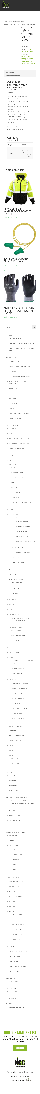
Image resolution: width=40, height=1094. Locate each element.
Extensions (13, 575)
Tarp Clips (15, 758)
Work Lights (13, 790)
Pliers (11, 610)
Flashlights (13, 780)
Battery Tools (14, 361)
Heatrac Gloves (17, 919)
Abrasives (12, 464)
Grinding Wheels (18, 472)
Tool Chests (13, 992)
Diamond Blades (21, 531)
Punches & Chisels (15, 627)
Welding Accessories (16, 1007)
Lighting (9, 772)
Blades (14, 518)
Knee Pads (12, 946)
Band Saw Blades (21, 521)
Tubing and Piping (15, 419)
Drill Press (13, 811)
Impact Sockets (17, 673)
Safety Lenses (14, 961)
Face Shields (13, 891)
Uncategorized (11, 998)
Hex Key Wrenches (18, 693)
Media (14, 482)
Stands (11, 408)
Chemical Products (13, 425)
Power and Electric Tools (15, 832)
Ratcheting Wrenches (20, 708)
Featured (9, 456)
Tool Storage (11, 988)
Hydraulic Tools (15, 816)
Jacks (10, 393)
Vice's (11, 826)
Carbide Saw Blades (22, 526)
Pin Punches (16, 630)
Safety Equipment (14, 22)
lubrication (13, 398)
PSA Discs (15, 487)
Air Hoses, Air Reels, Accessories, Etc (22, 343)
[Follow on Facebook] (17, 1086)
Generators (13, 836)
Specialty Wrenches (19, 713)
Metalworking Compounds (19, 444)
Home (6, 22)
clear (30, 56)
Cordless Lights (14, 775)
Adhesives (12, 429)
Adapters (12, 509)
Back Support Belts (16, 881)
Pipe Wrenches (17, 703)
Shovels (11, 745)
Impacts (11, 841)
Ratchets (12, 647)
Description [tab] (10, 72)
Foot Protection (15, 906)
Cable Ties (12, 730)
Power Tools (13, 846)
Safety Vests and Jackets (18, 966)
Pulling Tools (14, 615)
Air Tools (9, 335)
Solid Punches (17, 641)
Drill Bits (12, 570)
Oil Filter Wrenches (19, 698)
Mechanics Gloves (18, 925)
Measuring (13, 600)
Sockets (12, 657)
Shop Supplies (11, 978)
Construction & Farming (18, 800)
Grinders (15, 859)
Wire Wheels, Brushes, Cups (22, 503)
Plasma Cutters (14, 821)
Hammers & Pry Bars (16, 580)
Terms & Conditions (15, 1072)
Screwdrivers (14, 652)
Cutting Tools (14, 514)
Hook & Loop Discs (19, 477)
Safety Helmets (14, 956)
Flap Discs (15, 467)
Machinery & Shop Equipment (16, 797)
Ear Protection (14, 886)
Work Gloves (17, 940)
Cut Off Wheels (17, 548)
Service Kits (13, 404)
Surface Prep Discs (19, 498)
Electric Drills (17, 854)
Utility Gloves (17, 930)
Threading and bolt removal (19, 414)
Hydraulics (13, 388)
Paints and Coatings (16, 449)
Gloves (11, 911)
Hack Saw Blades (21, 536)
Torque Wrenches (18, 718)
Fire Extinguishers (15, 896)
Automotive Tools (12, 358)
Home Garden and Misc (14, 727)
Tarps (11, 755)
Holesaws (15, 558)
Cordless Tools (18, 849)
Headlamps (13, 785)
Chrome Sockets (18, 668)
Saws (14, 869)
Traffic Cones (14, 971)
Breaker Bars (17, 583)
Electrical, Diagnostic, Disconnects (22, 376)
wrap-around (31, 63)
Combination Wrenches (21, 688)
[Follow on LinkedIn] (22, 1086)
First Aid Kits (13, 901)
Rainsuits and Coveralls (18, 951)
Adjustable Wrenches (20, 683)
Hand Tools (10, 461)
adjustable (24, 56)
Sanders (15, 864)
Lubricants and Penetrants (19, 439)
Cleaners (12, 434)
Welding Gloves (18, 935)
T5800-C (23, 63)
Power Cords (13, 982)
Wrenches (12, 680)
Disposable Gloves (18, 915)
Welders (9, 1004)
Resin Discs (16, 493)
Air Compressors (15, 338)
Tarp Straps (16, 763)
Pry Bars (15, 593)
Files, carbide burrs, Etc (21, 553)
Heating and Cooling (16, 735)
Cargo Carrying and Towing (19, 366)
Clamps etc (13, 371)
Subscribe (20, 1048)
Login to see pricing (27, 44)
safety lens (29, 61)
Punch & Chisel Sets (19, 635)
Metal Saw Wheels (18, 563)
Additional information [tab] (13, 76)
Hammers (15, 588)
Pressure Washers (15, 740)
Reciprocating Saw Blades (25, 541)
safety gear (24, 59)
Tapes (11, 750)
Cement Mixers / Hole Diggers (23, 804)
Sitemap (29, 1072)
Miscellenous (14, 605)
